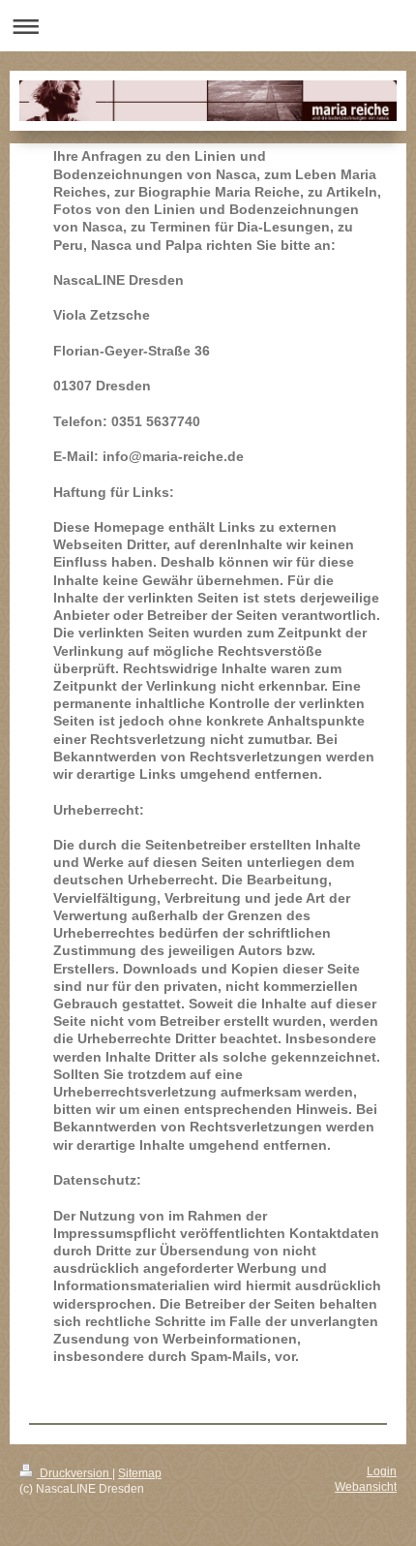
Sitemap (140, 1473)
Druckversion (74, 1473)
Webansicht (366, 1486)
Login (382, 1471)
